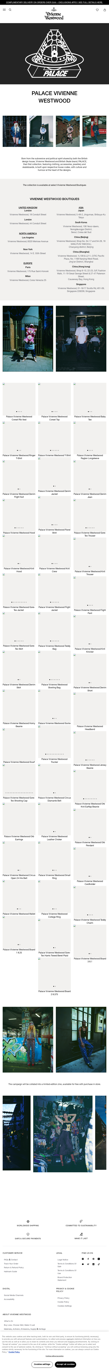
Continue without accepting (54, 1356)
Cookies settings (42, 1364)
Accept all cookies (66, 1364)
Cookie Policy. (14, 1352)
